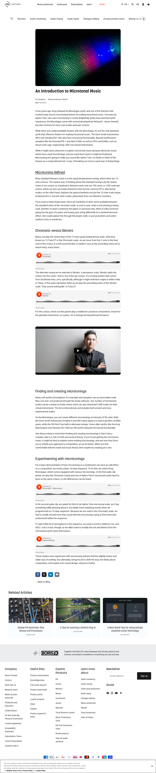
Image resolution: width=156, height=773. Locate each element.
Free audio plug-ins (38, 685)
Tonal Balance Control (65, 712)
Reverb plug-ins (62, 733)
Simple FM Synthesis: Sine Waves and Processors (31, 629)
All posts (21, 18)
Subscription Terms (13, 736)
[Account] (143, 4)
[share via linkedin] (50, 574)
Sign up (144, 676)
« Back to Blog (43, 582)
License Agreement (13, 723)
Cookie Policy (40, 770)
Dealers (33, 709)
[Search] (132, 4)
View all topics (87, 717)
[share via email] (57, 574)
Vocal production (88, 712)
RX (57, 679)
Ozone (58, 684)
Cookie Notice (11, 710)
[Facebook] (107, 693)
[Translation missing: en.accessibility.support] (137, 4)
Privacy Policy (28, 770)
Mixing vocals (135, 18)
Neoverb (59, 708)
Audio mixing (56, 18)
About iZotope (11, 675)
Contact (8, 680)
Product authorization (39, 675)
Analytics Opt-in (11, 746)
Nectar (58, 693)
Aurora (58, 703)
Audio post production (90, 689)
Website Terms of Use (14, 770)
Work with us (10, 685)
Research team (11, 690)
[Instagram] (112, 693)
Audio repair (73, 18)
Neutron (59, 689)
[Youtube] (116, 693)
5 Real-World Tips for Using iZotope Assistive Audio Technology (125, 629)
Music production (54, 99)
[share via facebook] (37, 574)
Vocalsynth (60, 698)
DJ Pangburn (40, 99)
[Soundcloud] (120, 693)
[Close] (152, 766)
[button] (12, 18)
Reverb (65, 99)
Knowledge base (37, 680)
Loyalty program (37, 699)
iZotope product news (113, 18)
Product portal (36, 694)
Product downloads (38, 690)
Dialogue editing (91, 18)
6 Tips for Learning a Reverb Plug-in (78, 627)
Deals (32, 704)
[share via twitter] (44, 574)
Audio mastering (38, 18)
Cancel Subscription (13, 741)
